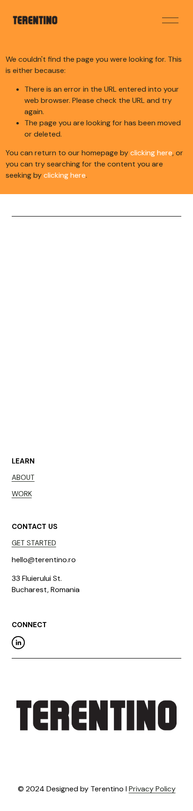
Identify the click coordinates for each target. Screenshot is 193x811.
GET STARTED (34, 543)
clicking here (151, 153)
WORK (22, 494)
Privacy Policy (152, 789)
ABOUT (23, 477)
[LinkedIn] (18, 642)
